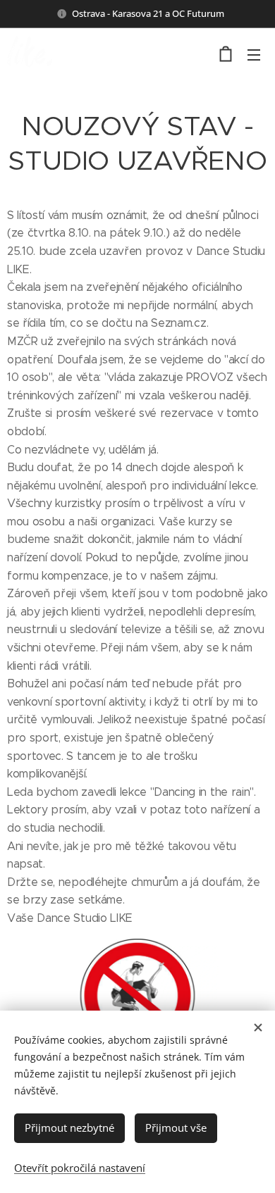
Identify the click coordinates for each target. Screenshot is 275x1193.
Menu (254, 54)
